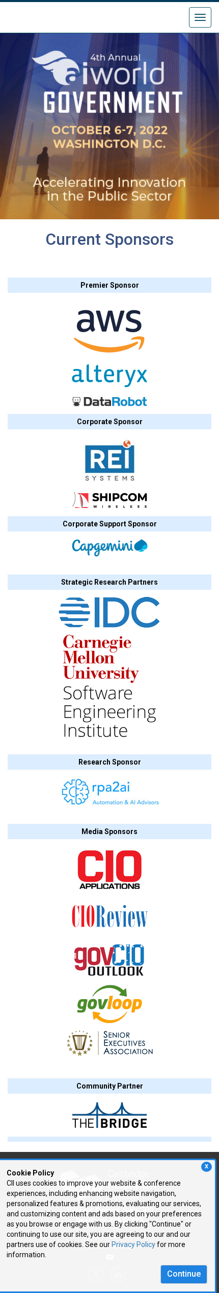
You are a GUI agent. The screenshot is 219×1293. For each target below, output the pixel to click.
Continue (184, 1274)
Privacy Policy (133, 1244)
